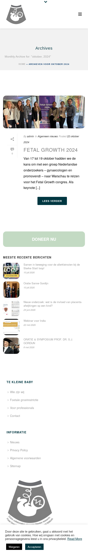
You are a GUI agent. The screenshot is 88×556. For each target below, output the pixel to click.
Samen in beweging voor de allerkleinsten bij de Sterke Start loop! (52, 266)
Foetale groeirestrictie (24, 400)
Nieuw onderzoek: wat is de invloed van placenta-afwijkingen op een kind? (53, 303)
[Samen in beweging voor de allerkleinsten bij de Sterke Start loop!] (11, 271)
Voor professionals (22, 408)
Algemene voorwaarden (25, 458)
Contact (15, 416)
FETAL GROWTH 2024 (51, 149)
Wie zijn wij (17, 392)
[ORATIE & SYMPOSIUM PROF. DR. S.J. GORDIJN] (11, 346)
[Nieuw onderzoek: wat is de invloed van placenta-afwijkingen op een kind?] (11, 308)
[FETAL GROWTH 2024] (44, 112)
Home (22, 64)
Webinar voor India (35, 321)
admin (30, 136)
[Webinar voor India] (11, 327)
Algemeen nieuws (48, 136)
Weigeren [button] (14, 547)
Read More (74, 539)
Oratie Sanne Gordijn (36, 283)
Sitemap (15, 466)
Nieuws (14, 442)
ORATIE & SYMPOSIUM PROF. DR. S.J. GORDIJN (48, 341)
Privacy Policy (19, 450)
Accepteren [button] (34, 547)
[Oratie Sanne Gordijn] (11, 289)
